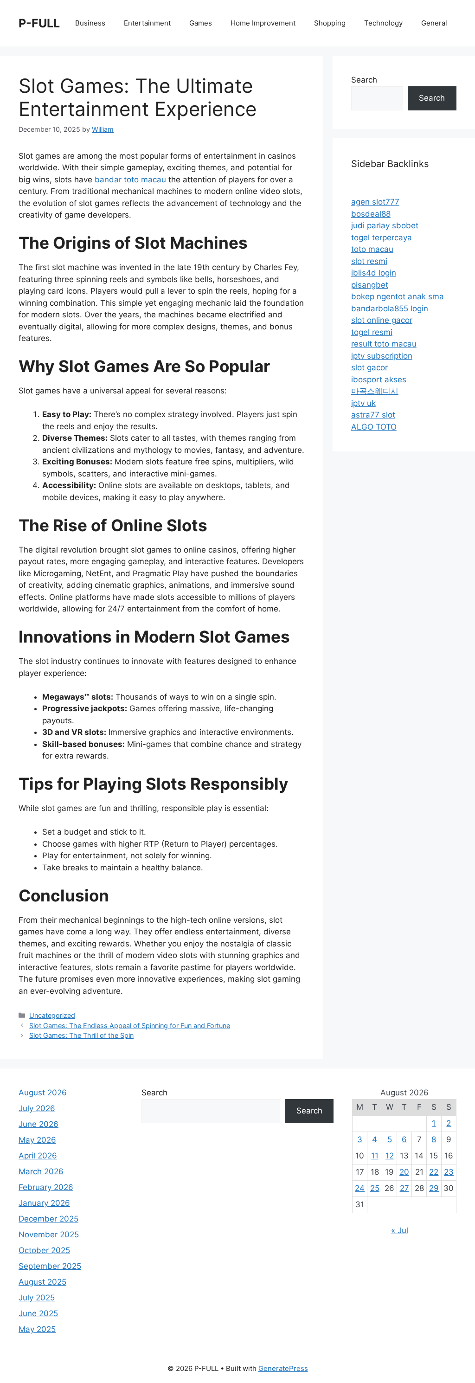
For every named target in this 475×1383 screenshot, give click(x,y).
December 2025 (48, 1218)
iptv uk (363, 403)
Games (200, 23)
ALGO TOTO (374, 426)
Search (364, 79)
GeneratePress (283, 1368)
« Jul (399, 1230)
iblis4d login (373, 272)
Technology (383, 23)
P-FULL (39, 23)
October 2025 (44, 1250)
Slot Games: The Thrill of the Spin (81, 1035)
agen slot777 (375, 201)
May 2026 (37, 1140)
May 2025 (37, 1329)
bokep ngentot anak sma (397, 296)
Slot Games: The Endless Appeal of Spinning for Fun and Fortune (129, 1025)
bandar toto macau (130, 179)
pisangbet (369, 284)
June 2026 (38, 1124)
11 (375, 1155)
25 (374, 1188)
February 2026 (46, 1187)
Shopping (330, 23)
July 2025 (37, 1297)
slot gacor (369, 367)
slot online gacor (381, 320)
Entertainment (147, 23)
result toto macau (384, 343)
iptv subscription (381, 355)
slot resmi (369, 261)
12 (389, 1155)
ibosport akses (378, 379)
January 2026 (44, 1203)
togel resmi (371, 332)
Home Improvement (263, 23)
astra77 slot (373, 414)
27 (404, 1188)
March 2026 (41, 1171)
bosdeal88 (371, 214)
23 (449, 1172)
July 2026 (37, 1108)
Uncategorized (52, 1015)
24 (360, 1188)
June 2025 (38, 1313)
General (434, 23)
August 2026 (43, 1092)
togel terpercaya (381, 237)
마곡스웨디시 (374, 391)
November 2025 (49, 1234)
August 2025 (42, 1282)
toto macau (372, 249)
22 (433, 1172)
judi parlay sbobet (384, 225)
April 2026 (38, 1155)
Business (90, 23)
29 (434, 1188)
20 (404, 1172)
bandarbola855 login (389, 308)
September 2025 (50, 1266)
